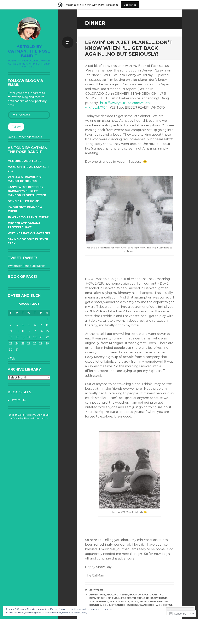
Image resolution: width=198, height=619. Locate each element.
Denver (94, 598)
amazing (112, 594)
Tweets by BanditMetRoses (26, 266)
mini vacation (119, 601)
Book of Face (138, 594)
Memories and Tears (24, 161)
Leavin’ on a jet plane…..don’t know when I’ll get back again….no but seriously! (128, 48)
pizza (134, 601)
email (116, 598)
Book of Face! (22, 277)
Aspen (124, 594)
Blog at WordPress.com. (22, 414)
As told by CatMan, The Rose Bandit (29, 51)
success (132, 605)
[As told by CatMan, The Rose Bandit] (29, 28)
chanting (156, 594)
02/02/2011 (96, 590)
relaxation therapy (153, 601)
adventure (97, 594)
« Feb (11, 358)
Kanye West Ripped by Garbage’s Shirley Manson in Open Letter (27, 191)
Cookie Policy (79, 612)
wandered (146, 605)
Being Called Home (23, 201)
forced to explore (135, 598)
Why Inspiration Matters (29, 233)
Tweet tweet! (22, 258)
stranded (118, 605)
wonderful (164, 605)
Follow (16, 126)
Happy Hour (158, 598)
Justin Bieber (98, 601)
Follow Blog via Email (25, 83)
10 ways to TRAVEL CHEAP (28, 217)
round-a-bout (99, 605)
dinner (106, 598)
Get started (130, 4)
